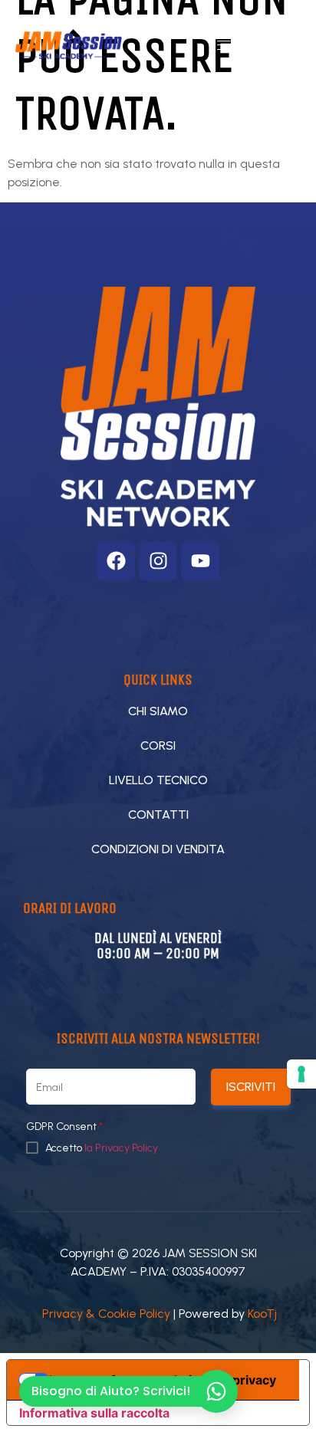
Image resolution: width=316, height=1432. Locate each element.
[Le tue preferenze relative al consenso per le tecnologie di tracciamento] (301, 1074)
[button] (224, 45)
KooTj (262, 1313)
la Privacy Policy (121, 1147)
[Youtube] (200, 561)
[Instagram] (158, 561)
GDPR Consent (64, 1127)
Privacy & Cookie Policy (106, 1313)
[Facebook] (116, 561)
